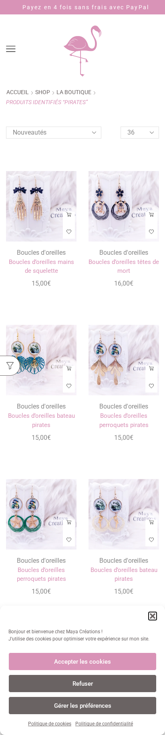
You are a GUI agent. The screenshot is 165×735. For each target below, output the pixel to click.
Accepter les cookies (82, 661)
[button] (153, 616)
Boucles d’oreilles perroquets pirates (124, 420)
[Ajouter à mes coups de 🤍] (69, 232)
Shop (42, 92)
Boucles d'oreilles (41, 252)
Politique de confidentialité (104, 724)
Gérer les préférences (82, 705)
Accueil (17, 92)
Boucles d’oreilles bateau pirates (41, 420)
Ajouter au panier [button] (69, 217)
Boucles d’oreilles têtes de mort (124, 266)
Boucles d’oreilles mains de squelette (41, 266)
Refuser (82, 683)
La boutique (73, 92)
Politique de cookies (49, 724)
